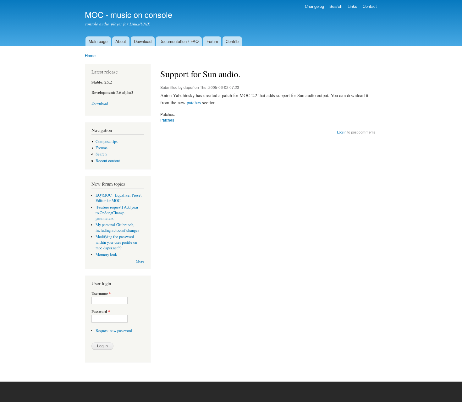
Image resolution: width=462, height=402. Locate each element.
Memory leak (106, 254)
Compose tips (107, 141)
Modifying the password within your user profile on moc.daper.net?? (116, 242)
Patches (167, 119)
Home (90, 55)
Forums (101, 147)
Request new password (114, 330)
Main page (98, 41)
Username (101, 293)
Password (100, 311)
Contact (370, 6)
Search (335, 6)
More (140, 261)
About (120, 41)
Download (142, 41)
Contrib (232, 41)
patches (194, 102)
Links (352, 6)
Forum (212, 41)
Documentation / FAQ (179, 41)
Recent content (108, 160)
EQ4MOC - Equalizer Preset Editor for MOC (119, 198)
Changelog (314, 6)
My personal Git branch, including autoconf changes (117, 227)
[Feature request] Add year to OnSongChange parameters (117, 212)
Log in (341, 131)
